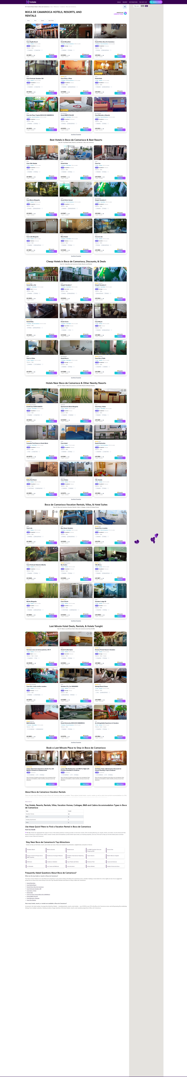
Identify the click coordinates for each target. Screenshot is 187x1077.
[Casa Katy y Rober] (110, 395)
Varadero (32, 43)
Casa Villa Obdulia (32, 163)
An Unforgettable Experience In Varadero (107, 723)
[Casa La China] (41, 347)
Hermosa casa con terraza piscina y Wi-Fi (39, 649)
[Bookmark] (56, 25)
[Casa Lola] (41, 517)
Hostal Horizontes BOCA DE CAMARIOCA (73, 723)
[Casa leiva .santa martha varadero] (41, 675)
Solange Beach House (101, 686)
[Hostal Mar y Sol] (41, 274)
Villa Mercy (98, 565)
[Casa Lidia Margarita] (41, 226)
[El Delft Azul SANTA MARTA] (41, 395)
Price (35, 20)
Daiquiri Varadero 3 (100, 285)
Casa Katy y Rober (100, 406)
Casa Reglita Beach (32, 42)
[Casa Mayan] (110, 311)
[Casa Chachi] (76, 590)
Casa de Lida (99, 236)
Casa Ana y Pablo (100, 358)
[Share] (125, 7)
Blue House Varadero (67, 528)
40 (68, 814)
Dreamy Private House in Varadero (105, 649)
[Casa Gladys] (76, 469)
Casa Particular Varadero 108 (35, 78)
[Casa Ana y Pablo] (110, 347)
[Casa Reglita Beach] (41, 31)
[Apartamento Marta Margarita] (76, 395)
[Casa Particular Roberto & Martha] (41, 554)
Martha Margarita (32, 601)
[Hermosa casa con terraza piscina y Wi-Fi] (41, 639)
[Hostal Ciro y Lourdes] (110, 517)
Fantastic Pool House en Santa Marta (37, 443)
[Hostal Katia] (76, 152)
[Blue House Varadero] (76, 517)
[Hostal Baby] (41, 311)
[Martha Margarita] (41, 590)
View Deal (51, 56)
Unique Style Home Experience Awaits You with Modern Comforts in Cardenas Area (40, 769)
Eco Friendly (32, 829)
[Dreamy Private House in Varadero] (110, 639)
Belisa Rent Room (32, 480)
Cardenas (64, 43)
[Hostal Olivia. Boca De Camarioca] (110, 31)
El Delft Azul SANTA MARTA (34, 406)
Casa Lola (29, 528)
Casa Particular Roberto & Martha (36, 565)
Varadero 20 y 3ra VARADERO (69, 686)
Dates (28, 20)
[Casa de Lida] (110, 226)
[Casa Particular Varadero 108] (41, 67)
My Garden (64, 565)
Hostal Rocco (65, 358)
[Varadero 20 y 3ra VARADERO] (76, 675)
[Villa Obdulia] (110, 469)
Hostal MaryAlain (66, 42)
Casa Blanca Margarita (33, 200)
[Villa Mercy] (110, 554)
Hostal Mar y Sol (31, 285)
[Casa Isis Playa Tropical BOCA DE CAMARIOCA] (41, 104)
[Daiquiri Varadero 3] (110, 274)
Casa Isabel (64, 443)
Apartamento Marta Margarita (69, 406)
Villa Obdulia (98, 480)
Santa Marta (68, 117)
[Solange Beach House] (110, 675)
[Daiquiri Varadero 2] (110, 189)
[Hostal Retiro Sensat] (76, 189)
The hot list (143, 2)
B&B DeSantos (31, 723)
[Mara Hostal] (76, 226)
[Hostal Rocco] (76, 347)
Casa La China (31, 358)
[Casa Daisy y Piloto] (76, 67)
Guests (42, 20)
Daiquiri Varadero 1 (66, 285)
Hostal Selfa (98, 78)
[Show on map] (53, 25)
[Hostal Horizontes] (110, 432)
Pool (26, 829)
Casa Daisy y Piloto (66, 78)
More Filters (51, 20)
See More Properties (76, 134)
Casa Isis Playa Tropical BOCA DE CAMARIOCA (40, 115)
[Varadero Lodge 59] (110, 590)
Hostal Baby (30, 321)
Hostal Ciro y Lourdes (101, 528)
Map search (137, 6)
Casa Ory (97, 163)
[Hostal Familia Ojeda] (76, 639)
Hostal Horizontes (100, 443)
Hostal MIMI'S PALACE (67, 115)
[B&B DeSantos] (41, 712)
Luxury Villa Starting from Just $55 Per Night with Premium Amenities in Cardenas (75, 769)
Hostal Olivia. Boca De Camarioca (104, 42)
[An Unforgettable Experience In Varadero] (110, 712)
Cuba (29, 43)
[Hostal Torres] (76, 311)
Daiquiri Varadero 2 (100, 200)
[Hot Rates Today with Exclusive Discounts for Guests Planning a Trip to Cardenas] (110, 758)
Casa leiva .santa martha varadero (36, 686)
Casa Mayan (98, 321)
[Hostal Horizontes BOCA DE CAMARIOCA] (76, 712)
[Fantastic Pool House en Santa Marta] (41, 432)
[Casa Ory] (110, 152)
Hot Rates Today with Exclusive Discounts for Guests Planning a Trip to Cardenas (108, 769)
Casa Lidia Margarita (32, 236)
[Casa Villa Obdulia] (41, 152)
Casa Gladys (64, 480)
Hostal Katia (64, 163)
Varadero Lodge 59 (100, 601)
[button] (137, 541)
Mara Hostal (64, 236)
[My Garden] (76, 554)
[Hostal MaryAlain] (76, 31)
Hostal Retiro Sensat (67, 200)
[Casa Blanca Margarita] (41, 189)
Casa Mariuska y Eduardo (102, 115)
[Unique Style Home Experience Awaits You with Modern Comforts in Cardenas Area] (41, 758)
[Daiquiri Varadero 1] (76, 274)
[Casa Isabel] (76, 432)
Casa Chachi (64, 601)
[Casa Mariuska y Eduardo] (110, 104)
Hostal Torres (64, 321)
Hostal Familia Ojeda (67, 649)
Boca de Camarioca (70, 43)
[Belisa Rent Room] (41, 469)
